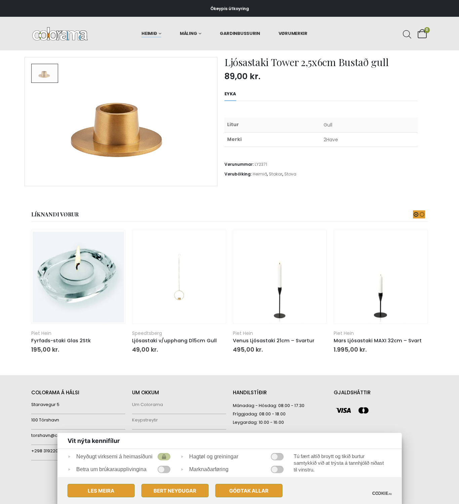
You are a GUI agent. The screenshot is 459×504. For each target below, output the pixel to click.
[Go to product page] (78, 277)
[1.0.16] (381, 493)
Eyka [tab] (230, 94)
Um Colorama (147, 404)
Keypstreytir (145, 420)
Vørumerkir (293, 33)
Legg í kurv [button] (114, 241)
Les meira (101, 491)
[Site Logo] (60, 34)
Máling (188, 33)
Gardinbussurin (240, 33)
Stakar (275, 174)
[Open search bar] (406, 33)
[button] (416, 214)
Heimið (149, 33)
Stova (290, 174)
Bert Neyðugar (175, 491)
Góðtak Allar (248, 491)
